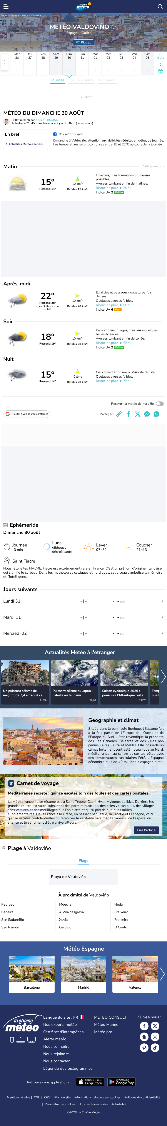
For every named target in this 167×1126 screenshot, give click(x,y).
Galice (25, 15)
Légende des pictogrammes (68, 1068)
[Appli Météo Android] (121, 1082)
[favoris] (113, 27)
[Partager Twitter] (137, 414)
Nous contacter (56, 1061)
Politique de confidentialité (142, 1097)
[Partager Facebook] (128, 414)
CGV (47, 1097)
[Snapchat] (144, 1037)
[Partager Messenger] (147, 414)
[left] (4, 62)
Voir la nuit (151, 166)
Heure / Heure (82, 80)
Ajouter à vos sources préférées (30, 414)
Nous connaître (56, 1046)
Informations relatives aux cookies (97, 1097)
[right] (163, 677)
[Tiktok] (155, 1047)
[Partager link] (119, 414)
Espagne (15, 15)
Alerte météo (54, 1039)
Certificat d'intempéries (63, 1031)
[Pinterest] (144, 1047)
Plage (83, 860)
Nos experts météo (60, 1024)
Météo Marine (106, 1024)
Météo (4, 15)
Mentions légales (18, 1097)
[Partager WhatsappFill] (156, 414)
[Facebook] (144, 1026)
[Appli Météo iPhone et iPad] (90, 1082)
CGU (37, 1097)
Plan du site (62, 1097)
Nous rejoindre (56, 1053)
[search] (160, 6)
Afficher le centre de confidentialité (102, 1104)
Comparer (107, 80)
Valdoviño (36, 15)
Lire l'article (146, 830)
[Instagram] (155, 1037)
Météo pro (103, 1031)
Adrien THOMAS (46, 120)
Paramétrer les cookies (60, 1104)
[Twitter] (155, 1026)
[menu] (6, 6)
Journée (57, 80)
